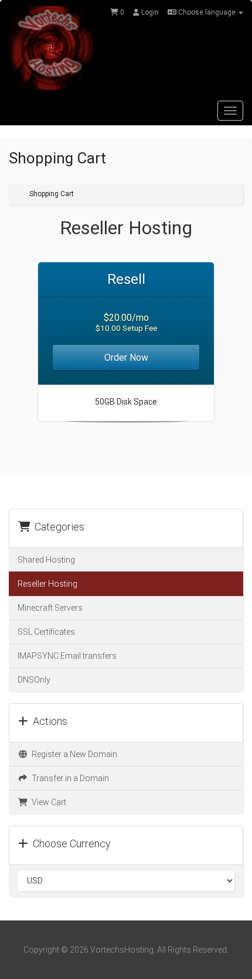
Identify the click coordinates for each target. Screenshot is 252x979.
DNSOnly (34, 679)
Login (149, 12)
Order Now (126, 357)
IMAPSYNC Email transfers (67, 655)
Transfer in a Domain (68, 778)
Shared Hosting (46, 559)
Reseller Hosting (47, 583)
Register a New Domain (72, 754)
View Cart (47, 802)
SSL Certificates (46, 631)
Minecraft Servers (50, 607)
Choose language (206, 12)
